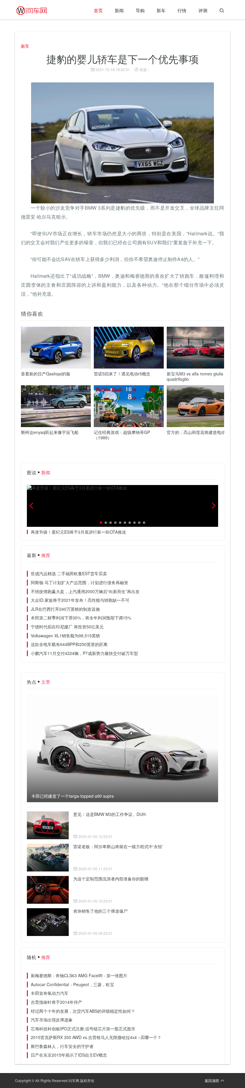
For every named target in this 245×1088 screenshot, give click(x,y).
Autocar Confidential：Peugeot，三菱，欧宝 (72, 984)
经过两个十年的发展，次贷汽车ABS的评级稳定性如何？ (83, 1011)
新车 (161, 10)
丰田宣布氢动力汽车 (49, 993)
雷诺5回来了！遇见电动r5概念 (122, 374)
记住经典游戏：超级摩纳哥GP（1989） (122, 435)
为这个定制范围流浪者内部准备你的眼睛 (110, 879)
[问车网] (36, 10)
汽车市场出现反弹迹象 (52, 1020)
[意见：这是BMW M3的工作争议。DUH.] (48, 825)
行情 (181, 10)
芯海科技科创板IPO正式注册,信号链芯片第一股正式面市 (83, 1029)
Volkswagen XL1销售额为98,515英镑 (65, 636)
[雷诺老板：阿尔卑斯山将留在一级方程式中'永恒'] (48, 857)
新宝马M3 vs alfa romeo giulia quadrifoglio (195, 376)
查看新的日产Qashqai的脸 (45, 374)
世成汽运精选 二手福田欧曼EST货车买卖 (69, 573)
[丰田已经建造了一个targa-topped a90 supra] (122, 748)
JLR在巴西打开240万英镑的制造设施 (65, 609)
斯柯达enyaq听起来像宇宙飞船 (50, 432)
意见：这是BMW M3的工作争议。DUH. (110, 814)
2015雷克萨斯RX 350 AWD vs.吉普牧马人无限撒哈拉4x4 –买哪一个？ (96, 1037)
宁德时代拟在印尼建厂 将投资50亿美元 (67, 627)
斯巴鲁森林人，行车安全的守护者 (62, 1046)
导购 (140, 10)
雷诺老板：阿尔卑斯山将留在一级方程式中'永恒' (118, 846)
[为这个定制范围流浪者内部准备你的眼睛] (48, 890)
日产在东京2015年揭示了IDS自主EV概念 (69, 1055)
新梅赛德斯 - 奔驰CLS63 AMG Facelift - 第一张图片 (79, 975)
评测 (202, 10)
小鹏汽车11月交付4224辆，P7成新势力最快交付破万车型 (84, 653)
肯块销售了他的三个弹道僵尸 (100, 911)
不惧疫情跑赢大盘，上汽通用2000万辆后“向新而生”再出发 (85, 591)
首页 (98, 10)
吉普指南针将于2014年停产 (56, 1002)
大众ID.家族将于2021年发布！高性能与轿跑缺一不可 (80, 600)
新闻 (119, 10)
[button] (101, 522)
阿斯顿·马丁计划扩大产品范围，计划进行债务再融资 (79, 582)
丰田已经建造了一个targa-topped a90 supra (72, 796)
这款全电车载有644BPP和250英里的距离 (69, 644)
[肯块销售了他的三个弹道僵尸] (48, 922)
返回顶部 (212, 1080)
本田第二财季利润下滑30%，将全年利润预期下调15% (81, 618)
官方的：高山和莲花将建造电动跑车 (200, 432)
